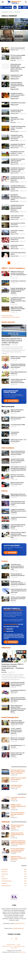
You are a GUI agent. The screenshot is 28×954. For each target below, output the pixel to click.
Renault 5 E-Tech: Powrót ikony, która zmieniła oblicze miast (18, 476)
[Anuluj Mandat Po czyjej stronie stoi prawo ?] (5, 77)
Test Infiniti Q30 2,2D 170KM (18, 424)
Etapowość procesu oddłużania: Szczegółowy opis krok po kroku (18, 858)
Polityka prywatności (11, 944)
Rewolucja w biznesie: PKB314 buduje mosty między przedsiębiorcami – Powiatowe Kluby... (13, 667)
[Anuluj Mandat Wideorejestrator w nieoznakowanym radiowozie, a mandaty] (5, 196)
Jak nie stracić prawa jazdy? (17, 48)
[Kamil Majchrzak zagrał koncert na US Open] (5, 787)
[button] (2, 2)
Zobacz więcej (23, 952)
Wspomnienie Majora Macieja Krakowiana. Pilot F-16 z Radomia (18, 526)
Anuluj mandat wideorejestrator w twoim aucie (17, 119)
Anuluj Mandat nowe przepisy (17, 102)
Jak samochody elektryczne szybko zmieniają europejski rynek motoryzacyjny (18, 453)
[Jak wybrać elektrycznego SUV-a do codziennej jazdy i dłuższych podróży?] (5, 461)
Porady (10, 12)
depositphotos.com (20, 923)
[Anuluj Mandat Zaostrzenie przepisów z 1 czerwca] (5, 153)
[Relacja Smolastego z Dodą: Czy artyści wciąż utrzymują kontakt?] (5, 503)
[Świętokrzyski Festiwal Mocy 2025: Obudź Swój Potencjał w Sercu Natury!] (5, 699)
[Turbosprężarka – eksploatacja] (5, 434)
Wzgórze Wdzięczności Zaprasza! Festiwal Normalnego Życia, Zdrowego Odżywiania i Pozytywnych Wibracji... (18, 709)
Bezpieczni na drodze (6, 336)
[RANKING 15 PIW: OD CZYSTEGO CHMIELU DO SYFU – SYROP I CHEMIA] (5, 806)
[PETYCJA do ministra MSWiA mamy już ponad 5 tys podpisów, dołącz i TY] (5, 57)
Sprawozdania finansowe (19, 946)
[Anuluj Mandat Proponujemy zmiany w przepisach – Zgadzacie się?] (5, 161)
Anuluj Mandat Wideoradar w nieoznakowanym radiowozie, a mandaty (18, 187)
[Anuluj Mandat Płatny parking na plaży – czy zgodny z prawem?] (5, 128)
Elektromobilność (8, 448)
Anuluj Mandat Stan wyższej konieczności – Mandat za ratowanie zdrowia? (17, 169)
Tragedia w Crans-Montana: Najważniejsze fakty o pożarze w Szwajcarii (18, 511)
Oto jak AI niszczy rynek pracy (18, 281)
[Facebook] (11, 938)
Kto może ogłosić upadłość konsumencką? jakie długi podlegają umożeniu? (18, 850)
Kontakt (18, 944)
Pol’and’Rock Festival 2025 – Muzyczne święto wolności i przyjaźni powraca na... (18, 684)
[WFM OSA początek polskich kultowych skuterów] (5, 419)
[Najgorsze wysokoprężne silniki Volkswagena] (5, 411)
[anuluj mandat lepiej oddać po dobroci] (5, 254)
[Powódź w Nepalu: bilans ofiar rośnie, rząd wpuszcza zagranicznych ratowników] (5, 381)
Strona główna (5, 12)
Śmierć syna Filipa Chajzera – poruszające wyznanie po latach (18, 814)
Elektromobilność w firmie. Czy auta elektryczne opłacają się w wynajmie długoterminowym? (18, 468)
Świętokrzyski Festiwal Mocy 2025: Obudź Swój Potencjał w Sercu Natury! (18, 699)
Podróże (5, 561)
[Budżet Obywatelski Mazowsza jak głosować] (5, 374)
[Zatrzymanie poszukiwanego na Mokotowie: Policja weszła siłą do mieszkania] (5, 366)
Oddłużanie (12, 552)
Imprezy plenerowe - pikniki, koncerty (11, 317)
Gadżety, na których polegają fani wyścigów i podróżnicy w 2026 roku (18, 598)
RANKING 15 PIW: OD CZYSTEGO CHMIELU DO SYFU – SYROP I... (18, 806)
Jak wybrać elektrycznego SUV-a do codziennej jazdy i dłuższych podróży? (18, 460)
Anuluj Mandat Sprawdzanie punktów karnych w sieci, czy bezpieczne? (17, 178)
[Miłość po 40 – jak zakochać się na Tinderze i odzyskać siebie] (5, 740)
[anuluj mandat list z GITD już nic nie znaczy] (5, 225)
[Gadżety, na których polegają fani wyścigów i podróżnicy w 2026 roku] (5, 599)
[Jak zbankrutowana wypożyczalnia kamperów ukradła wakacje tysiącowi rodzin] (5, 566)
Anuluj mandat (5, 36)
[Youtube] (16, 938)
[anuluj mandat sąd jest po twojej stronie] (5, 247)
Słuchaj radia (12, 401)
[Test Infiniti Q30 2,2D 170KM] (5, 426)
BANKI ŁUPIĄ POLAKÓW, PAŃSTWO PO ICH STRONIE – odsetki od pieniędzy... (18, 309)
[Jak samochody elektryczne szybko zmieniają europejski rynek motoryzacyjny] (5, 453)
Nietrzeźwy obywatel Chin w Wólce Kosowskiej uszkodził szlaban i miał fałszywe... (12, 341)
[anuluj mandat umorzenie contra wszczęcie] (5, 217)
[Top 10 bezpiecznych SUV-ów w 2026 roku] (5, 799)
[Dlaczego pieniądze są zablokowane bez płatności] (5, 576)
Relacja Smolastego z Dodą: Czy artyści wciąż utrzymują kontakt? (18, 503)
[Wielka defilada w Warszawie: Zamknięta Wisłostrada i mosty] (5, 496)
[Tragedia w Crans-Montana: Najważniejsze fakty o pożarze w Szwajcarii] (5, 511)
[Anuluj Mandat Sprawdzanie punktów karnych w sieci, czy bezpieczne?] (5, 179)
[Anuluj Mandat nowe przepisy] (5, 104)
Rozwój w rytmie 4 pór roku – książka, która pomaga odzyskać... (18, 754)
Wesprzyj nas (12, 642)
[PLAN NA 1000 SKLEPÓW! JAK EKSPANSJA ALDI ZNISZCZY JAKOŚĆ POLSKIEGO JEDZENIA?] (5, 290)
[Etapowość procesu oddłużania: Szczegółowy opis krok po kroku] (5, 858)
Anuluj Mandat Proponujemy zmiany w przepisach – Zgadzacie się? (17, 160)
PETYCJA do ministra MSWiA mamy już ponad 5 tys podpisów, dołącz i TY (17, 57)
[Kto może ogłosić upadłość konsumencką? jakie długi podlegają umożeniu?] (5, 850)
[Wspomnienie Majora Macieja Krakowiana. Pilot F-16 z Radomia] (5, 526)
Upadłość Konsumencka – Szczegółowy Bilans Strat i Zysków (17, 834)
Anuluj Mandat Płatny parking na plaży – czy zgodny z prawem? (17, 128)
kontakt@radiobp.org (18, 928)
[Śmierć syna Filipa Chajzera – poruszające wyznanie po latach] (5, 814)
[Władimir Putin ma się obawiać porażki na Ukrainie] (5, 358)
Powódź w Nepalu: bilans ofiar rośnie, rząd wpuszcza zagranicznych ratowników (18, 381)
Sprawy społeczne (8, 322)
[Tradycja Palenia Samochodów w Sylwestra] (5, 519)
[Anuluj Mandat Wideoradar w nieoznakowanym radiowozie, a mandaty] (5, 187)
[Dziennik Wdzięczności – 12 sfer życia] (5, 747)
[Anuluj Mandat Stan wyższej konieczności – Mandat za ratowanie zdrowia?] (5, 170)
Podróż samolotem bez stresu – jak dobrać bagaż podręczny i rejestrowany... (18, 591)
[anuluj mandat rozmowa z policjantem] (5, 232)
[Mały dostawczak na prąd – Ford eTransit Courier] (5, 484)
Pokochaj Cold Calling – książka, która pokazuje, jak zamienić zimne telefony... (17, 722)
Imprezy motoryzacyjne (7, 315)
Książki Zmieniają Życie (10, 717)
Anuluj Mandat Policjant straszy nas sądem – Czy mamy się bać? (16, 137)
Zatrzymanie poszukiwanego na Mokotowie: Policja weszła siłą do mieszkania (18, 366)
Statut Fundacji (14, 947)
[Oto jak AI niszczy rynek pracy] (5, 283)
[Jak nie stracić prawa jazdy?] (5, 50)
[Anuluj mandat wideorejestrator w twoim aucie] (5, 119)
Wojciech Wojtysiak (6, 344)
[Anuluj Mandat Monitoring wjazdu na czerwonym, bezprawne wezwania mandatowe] (5, 207)
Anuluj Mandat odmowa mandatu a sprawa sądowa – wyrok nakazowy (17, 95)
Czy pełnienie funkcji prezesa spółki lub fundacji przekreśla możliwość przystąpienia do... (18, 842)
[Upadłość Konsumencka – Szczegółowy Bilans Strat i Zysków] (5, 835)
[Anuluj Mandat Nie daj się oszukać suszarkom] (5, 112)
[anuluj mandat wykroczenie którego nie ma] (5, 240)
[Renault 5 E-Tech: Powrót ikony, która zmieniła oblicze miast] (5, 476)
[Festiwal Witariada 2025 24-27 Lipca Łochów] (5, 692)
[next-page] (18, 263)
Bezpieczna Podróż (14, 49)
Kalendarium (6, 648)
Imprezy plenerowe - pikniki (7, 661)
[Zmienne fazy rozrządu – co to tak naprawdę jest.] (5, 441)
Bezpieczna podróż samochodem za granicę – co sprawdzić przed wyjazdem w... (18, 583)
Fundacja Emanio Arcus (7, 946)
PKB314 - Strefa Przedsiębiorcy (13, 268)
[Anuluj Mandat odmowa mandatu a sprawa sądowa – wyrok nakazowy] (5, 95)
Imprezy (4, 491)
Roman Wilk (13, 60)
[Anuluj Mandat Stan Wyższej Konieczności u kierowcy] (5, 146)
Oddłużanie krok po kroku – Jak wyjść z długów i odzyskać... (17, 827)
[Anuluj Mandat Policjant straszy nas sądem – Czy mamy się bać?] (5, 137)
